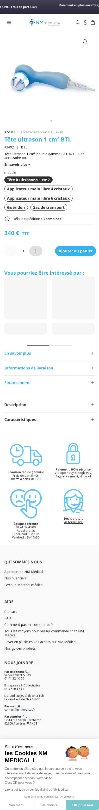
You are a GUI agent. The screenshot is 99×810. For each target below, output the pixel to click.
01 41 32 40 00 (14, 678)
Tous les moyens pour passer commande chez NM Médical (44, 633)
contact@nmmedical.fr (19, 710)
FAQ (7, 618)
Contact (10, 611)
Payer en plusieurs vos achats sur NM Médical (40, 642)
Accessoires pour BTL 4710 (41, 132)
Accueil (9, 132)
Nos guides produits (20, 648)
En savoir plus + (17, 165)
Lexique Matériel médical (23, 585)
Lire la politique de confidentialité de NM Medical (36, 789)
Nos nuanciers (15, 578)
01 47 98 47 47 (14, 689)
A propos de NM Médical (23, 571)
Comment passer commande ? (28, 624)
